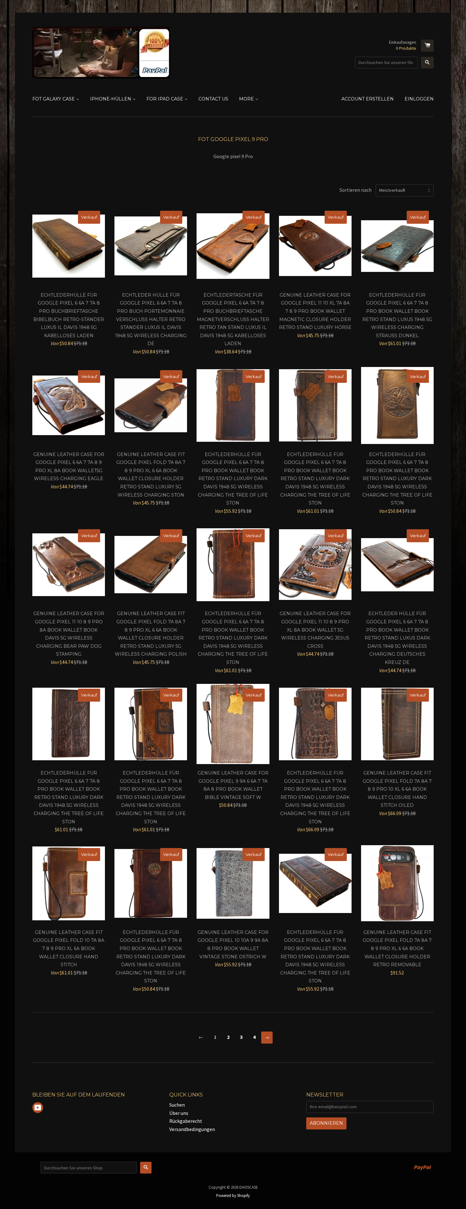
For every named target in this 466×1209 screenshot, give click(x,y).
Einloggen (419, 99)
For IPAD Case (165, 99)
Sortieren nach (356, 190)
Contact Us (213, 99)
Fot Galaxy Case (54, 99)
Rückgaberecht (185, 1121)
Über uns (178, 1113)
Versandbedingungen (192, 1129)
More (247, 99)
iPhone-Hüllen (111, 99)
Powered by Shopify (233, 1195)
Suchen (177, 1105)
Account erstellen (367, 99)
